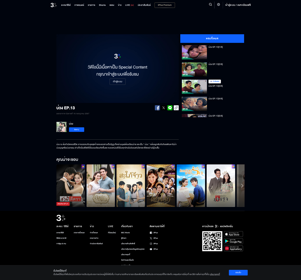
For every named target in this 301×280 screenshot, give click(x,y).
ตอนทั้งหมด (212, 38)
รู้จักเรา (123, 238)
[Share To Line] (169, 107)
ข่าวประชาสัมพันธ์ (96, 243)
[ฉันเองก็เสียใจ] (161, 185)
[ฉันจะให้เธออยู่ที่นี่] (101, 185)
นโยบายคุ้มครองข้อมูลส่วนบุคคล (133, 249)
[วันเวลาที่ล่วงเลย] (221, 185)
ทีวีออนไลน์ (112, 232)
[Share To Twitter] (163, 107)
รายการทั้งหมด (79, 232)
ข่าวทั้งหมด (94, 232)
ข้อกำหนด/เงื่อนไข (127, 260)
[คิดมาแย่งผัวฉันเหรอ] (70, 185)
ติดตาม (76, 129)
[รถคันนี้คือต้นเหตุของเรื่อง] (130, 185)
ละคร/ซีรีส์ (60, 232)
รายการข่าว (94, 238)
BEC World (125, 232)
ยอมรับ (238, 272)
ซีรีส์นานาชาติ (61, 238)
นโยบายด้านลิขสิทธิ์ (128, 243)
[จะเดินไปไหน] (191, 185)
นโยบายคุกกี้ (125, 254)
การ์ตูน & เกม (61, 243)
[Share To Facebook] (157, 107)
